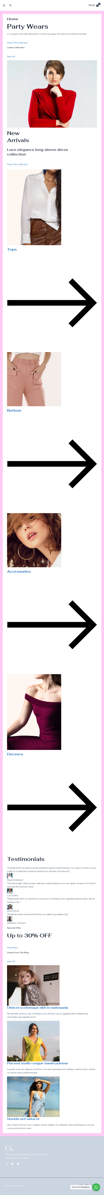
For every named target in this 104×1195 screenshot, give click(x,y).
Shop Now (12, 947)
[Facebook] (12, 1164)
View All (11, 56)
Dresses (15, 754)
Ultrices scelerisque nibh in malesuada (37, 1007)
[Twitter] (18, 1164)
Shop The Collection (17, 42)
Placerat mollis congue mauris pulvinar (37, 1063)
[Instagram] (6, 1164)
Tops (12, 249)
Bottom (14, 410)
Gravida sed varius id (23, 1119)
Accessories (19, 571)
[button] (10, 5)
